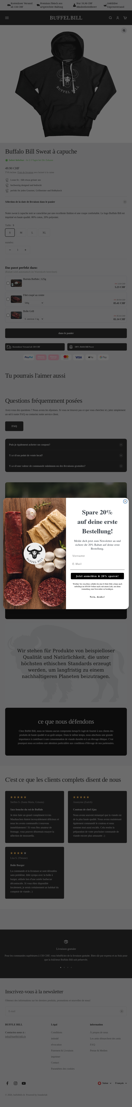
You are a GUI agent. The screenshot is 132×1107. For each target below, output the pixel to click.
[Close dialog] (125, 501)
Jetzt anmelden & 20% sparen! (97, 576)
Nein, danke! (97, 596)
